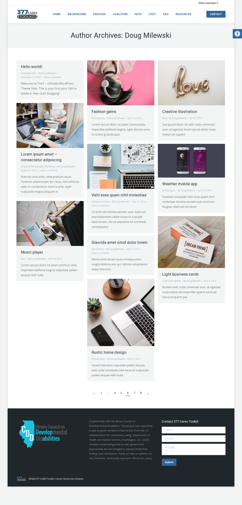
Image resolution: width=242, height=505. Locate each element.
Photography (98, 118)
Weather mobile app (179, 184)
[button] (237, 33)
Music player (32, 252)
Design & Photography (32, 166)
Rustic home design (109, 352)
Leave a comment (52, 77)
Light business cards (180, 274)
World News (98, 249)
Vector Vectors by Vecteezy (69, 478)
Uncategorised (28, 73)
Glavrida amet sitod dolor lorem (120, 242)
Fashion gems (104, 111)
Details (130, 83)
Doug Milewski (148, 35)
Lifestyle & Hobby (100, 201)
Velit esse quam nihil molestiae (119, 195)
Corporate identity (171, 280)
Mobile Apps (168, 190)
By (47, 73)
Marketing (50, 166)
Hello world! (31, 66)
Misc (164, 118)
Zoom (121, 83)
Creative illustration (179, 111)
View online (111, 83)
